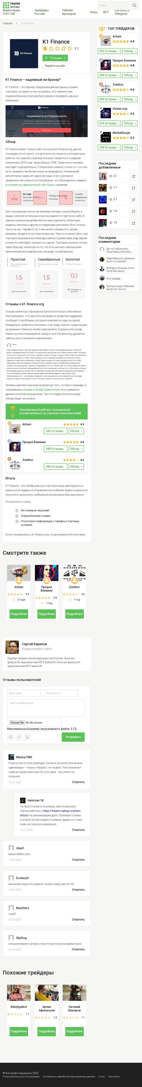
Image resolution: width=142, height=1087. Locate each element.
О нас (102, 1076)
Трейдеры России (41, 12)
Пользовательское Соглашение (21, 1076)
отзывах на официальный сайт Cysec (31, 184)
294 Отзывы (108, 99)
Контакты (114, 1076)
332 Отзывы (108, 51)
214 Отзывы (108, 123)
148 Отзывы (108, 147)
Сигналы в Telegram (121, 12)
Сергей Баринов (34, 644)
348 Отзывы (108, 75)
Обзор (74, 431)
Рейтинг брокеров (69, 12)
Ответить (78, 782)
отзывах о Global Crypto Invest (40, 389)
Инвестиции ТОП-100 (11, 12)
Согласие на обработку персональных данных (69, 1076)
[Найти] (134, 5)
